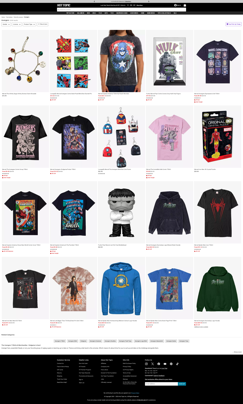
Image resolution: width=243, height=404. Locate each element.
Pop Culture (70, 13)
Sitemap (125, 379)
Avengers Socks (171, 341)
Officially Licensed (106, 382)
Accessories (134, 13)
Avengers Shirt (72, 341)
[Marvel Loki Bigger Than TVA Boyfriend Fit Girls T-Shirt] (73, 288)
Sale (175, 13)
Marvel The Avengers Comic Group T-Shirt (15, 169)
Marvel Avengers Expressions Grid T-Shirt (207, 93)
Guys (106, 13)
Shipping (59, 376)
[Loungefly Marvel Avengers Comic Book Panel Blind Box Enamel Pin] (73, 61)
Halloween (80, 13)
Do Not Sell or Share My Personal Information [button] (130, 383)
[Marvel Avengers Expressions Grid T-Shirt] (217, 61)
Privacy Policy (127, 366)
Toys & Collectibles (164, 13)
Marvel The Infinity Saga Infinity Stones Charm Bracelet (19, 93)
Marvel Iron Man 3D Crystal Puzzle (205, 169)
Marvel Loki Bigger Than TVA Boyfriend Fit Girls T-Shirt (67, 320)
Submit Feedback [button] (159, 375)
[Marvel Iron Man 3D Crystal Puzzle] (217, 136)
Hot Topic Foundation (107, 376)
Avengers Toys (183, 341)
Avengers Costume (95, 341)
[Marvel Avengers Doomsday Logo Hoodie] (217, 288)
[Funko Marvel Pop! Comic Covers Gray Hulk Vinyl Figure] (169, 61)
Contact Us (60, 363)
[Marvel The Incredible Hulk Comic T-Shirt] (169, 136)
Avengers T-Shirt (60, 341)
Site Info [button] (126, 360)
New (88, 13)
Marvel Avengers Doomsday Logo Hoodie (207, 320)
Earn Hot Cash (83, 363)
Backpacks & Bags (122, 13)
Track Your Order (62, 379)
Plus (100, 13)
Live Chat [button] (164, 368)
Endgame (83, 341)
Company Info (105, 366)
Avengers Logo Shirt (141, 341)
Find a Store (104, 369)
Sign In (81, 379)
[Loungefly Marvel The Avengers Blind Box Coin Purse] (121, 136)
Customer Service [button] (63, 360)
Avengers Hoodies (110, 341)
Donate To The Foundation (109, 373)
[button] (177, 5)
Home (142, 13)
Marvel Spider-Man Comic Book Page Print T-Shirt (161, 320)
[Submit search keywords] (58, 9)
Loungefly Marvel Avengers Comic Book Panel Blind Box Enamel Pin (71, 93)
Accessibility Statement (130, 376)
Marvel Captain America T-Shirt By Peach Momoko (113, 93)
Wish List (81, 382)
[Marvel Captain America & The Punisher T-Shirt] (73, 212)
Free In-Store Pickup (63, 366)
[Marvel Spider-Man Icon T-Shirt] (217, 212)
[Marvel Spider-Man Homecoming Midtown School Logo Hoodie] (121, 288)
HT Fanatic (82, 366)
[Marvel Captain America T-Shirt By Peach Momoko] (121, 61)
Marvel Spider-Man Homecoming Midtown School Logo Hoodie (117, 320)
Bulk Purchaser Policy (129, 363)
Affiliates (103, 363)
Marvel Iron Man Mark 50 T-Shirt (12, 320)
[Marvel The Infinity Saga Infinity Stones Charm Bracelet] (25, 61)
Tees (112, 13)
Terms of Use (127, 373)
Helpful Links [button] (84, 360)
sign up (182, 384)
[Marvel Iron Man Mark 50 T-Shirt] (25, 288)
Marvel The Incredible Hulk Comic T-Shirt (158, 169)
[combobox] (121, 9)
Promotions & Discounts (86, 376)
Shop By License (18, 17)
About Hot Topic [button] (107, 360)
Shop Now (127, 1)
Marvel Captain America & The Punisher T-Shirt (64, 245)
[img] (146, 363)
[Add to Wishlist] (47, 31)
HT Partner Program (85, 369)
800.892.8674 (142, 400)
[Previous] (94, 1)
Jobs (102, 379)
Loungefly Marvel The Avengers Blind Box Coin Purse (114, 169)
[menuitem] (185, 5)
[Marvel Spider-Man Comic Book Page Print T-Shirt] (169, 288)
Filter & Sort (43, 24)
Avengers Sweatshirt (156, 341)
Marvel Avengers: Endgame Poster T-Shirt (63, 169)
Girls (94, 13)
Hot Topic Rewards (84, 373)
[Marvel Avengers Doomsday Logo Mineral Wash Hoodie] (169, 212)
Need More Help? (62, 382)
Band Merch (151, 13)
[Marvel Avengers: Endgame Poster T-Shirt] (73, 136)
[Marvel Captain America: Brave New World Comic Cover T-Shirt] (25, 212)
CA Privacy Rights (128, 369)
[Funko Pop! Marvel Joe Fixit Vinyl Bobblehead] (121, 212)
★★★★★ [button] (53, 98)
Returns (59, 373)
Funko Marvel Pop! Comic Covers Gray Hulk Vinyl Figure (163, 93)
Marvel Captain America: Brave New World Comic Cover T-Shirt (21, 245)
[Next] (148, 1)
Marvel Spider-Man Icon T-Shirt (203, 245)
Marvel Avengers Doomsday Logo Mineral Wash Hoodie (163, 245)
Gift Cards (60, 369)
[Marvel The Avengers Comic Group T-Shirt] (25, 136)
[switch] (234, 24)
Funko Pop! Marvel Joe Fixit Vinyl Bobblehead (112, 245)
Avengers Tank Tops (125, 341)
